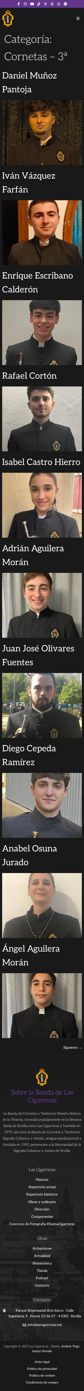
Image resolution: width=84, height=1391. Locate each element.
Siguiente (72, 1048)
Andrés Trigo (70, 1346)
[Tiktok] (38, 4)
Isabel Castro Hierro (41, 462)
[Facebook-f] (18, 4)
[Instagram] (25, 4)
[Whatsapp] (59, 4)
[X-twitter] (45, 4)
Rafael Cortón (29, 376)
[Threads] (52, 4)
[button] (78, 18)
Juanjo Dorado (42, 1351)
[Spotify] (65, 4)
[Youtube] (32, 4)
